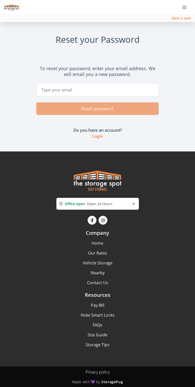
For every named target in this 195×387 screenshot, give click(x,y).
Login (97, 136)
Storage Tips (97, 344)
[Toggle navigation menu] (186, 7)
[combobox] (97, 204)
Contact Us (97, 282)
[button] (92, 220)
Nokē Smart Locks (98, 315)
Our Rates (97, 253)
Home (97, 243)
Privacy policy (98, 372)
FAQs (97, 325)
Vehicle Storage (97, 263)
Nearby (98, 273)
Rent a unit (181, 18)
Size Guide (97, 335)
